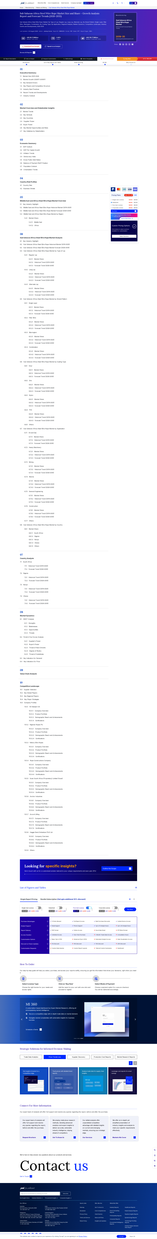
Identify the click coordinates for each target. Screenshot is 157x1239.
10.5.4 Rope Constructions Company (37, 760)
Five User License (117, 205)
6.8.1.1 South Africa (36, 533)
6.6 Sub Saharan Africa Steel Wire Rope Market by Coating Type (43, 362)
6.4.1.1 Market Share (36, 259)
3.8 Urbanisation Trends (29, 170)
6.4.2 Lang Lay (29, 270)
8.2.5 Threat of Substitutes (34, 654)
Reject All (132, 1236)
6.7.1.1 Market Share (36, 437)
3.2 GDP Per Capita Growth (30, 150)
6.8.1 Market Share (31, 529)
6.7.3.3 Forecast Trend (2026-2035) (41, 473)
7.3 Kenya (24, 585)
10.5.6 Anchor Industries (33, 796)
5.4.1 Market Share (31, 218)
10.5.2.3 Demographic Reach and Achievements (46, 735)
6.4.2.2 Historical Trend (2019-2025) (41, 277)
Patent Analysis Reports (131, 1210)
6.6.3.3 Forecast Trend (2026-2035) (41, 406)
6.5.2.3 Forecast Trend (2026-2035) (41, 328)
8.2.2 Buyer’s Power (31, 644)
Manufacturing (30, 7)
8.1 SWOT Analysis (27, 619)
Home (21, 7)
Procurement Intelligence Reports (116, 1223)
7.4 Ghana (24, 596)
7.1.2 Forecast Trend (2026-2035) (36, 569)
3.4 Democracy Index (28, 156)
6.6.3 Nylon (28, 395)
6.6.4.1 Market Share (36, 414)
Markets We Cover (119, 1137)
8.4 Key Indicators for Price (30, 661)
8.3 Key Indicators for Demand (31, 658)
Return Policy (83, 1221)
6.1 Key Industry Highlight (29, 241)
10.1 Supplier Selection (28, 689)
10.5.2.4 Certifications (36, 738)
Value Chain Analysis (28, 674)
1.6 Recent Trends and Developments (33, 92)
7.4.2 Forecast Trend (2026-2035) (36, 603)
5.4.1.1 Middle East (35, 222)
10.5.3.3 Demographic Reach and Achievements (46, 753)
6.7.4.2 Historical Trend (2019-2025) (41, 484)
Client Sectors (65, 3)
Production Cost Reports (102, 1057)
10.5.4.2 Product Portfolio (38, 768)
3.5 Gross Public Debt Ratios (30, 160)
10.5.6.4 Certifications (36, 810)
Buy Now (114, 211)
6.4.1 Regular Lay (30, 255)
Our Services (87, 1137)
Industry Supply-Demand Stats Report (131, 1226)
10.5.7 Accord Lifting (31, 814)
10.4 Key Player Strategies (29, 699)
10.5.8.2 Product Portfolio (38, 840)
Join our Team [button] (89, 3)
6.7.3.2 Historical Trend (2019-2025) (41, 469)
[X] (129, 44)
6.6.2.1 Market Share (36, 385)
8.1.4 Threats (29, 633)
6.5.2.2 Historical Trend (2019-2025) (41, 325)
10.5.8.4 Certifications (37, 846)
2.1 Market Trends (26, 111)
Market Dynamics (27, 616)
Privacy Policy (83, 1214)
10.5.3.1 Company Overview (39, 747)
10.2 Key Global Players (28, 693)
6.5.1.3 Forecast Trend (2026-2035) (41, 314)
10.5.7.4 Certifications (36, 828)
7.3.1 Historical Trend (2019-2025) (36, 589)
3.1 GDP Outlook (26, 147)
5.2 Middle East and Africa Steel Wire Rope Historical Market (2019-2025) (45, 207)
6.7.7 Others (29, 521)
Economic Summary (28, 143)
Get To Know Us (58, 1137)
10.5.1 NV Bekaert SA (32, 707)
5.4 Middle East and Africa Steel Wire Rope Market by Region (41, 214)
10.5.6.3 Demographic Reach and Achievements (46, 807)
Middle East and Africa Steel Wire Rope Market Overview (43, 201)
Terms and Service (85, 1217)
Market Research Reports (126, 1057)
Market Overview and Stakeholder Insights (37, 108)
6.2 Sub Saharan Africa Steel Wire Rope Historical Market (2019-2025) (45, 244)
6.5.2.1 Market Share (36, 322)
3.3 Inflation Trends (27, 153)
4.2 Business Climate (27, 188)
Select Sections (124, 236)
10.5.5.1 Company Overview (39, 782)
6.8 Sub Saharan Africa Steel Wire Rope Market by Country (41, 525)
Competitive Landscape (29, 686)
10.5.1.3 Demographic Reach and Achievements (45, 717)
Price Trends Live (55, 1057)
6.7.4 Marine (29, 477)
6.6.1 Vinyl (28, 366)
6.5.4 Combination (31, 347)
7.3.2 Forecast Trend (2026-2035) (36, 592)
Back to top (5, 1232)
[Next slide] (135, 1063)
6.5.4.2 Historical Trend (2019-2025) (41, 354)
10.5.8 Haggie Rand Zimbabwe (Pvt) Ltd (38, 832)
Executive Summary (28, 73)
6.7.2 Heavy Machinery (32, 447)
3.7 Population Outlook (28, 166)
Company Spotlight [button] (76, 3)
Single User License (118, 199)
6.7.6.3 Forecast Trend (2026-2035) (41, 517)
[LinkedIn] (123, 44)
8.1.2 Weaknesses (30, 626)
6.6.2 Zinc (28, 380)
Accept (121, 1236)
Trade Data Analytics (31, 1057)
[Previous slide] (131, 1063)
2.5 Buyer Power (26, 124)
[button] (113, 3)
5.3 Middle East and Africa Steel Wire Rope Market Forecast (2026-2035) (45, 211)
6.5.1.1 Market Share (36, 307)
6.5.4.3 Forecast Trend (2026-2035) (41, 358)
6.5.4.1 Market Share (36, 351)
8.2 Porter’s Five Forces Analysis (32, 637)
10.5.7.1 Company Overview (39, 818)
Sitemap (82, 1207)
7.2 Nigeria (24, 573)
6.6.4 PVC (28, 410)
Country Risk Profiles (28, 182)
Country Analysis (27, 558)
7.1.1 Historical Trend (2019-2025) (36, 566)
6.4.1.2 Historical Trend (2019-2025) (41, 262)
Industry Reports (114, 1207)
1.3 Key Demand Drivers (28, 83)
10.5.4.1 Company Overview (39, 765)
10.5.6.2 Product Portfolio (38, 804)
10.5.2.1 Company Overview (39, 729)
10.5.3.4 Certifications (36, 756)
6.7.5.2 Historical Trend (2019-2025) (41, 499)
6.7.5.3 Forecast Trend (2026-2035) (41, 502)
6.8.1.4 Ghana (34, 543)
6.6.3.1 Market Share (36, 399)
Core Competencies (53, 3)
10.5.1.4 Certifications (36, 720)
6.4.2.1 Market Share (36, 274)
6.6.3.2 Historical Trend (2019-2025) (41, 402)
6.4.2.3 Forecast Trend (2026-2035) (41, 280)
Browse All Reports (26, 52)
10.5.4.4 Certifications (37, 774)
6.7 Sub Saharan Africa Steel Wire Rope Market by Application (42, 429)
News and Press (99, 1217)
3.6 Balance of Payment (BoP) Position (34, 163)
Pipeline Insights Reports (131, 1214)
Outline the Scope (109, 869)
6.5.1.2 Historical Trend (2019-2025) (41, 310)
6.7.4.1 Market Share (36, 481)
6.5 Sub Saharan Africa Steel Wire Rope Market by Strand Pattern (43, 299)
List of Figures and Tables (33, 887)
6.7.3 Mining (28, 462)
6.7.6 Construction (31, 506)
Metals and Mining (41, 7)
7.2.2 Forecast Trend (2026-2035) (36, 580)
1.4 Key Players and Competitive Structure (35, 86)
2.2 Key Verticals (26, 115)
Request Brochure (29, 1137)
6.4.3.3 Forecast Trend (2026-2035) (41, 295)
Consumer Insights (65, 1198)
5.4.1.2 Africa (34, 225)
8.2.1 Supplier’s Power (32, 641)
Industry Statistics (37, 1198)
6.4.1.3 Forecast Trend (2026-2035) (41, 265)
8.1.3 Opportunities (31, 630)
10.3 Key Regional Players (29, 696)
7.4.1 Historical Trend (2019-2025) (36, 600)
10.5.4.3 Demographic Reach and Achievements (46, 771)
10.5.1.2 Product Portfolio (38, 714)
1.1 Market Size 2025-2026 (29, 76)
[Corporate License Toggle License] (115, 907)
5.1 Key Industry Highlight (29, 204)
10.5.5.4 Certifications (36, 792)
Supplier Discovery (78, 1057)
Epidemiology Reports (131, 1217)
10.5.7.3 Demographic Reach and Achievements (46, 825)
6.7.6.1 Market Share (36, 510)
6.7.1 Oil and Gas (30, 433)
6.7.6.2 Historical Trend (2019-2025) (41, 513)
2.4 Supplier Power (27, 121)
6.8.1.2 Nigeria (34, 536)
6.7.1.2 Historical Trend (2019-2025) (41, 440)
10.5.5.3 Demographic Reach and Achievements (46, 789)
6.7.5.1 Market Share (36, 495)
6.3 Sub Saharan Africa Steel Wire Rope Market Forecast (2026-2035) (45, 248)
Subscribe (65, 1193)
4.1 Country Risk (26, 185)
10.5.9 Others (29, 850)
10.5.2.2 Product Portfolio (38, 732)
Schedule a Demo (32, 1029)
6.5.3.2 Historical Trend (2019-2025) (41, 340)
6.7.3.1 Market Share (36, 466)
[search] (122, 3)
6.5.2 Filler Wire (30, 318)
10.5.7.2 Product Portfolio (38, 822)
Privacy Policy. (83, 1236)
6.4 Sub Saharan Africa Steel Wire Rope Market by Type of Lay (42, 251)
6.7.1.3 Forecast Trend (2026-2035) (41, 443)
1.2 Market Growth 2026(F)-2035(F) (33, 79)
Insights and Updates (100, 1221)
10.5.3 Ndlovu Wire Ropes (33, 742)
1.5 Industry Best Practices (29, 89)
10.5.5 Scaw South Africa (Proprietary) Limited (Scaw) (43, 778)
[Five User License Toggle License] (88, 907)
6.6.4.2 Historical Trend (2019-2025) (41, 417)
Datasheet (115, 202)
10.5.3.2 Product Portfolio (38, 750)
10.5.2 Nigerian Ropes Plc (33, 725)
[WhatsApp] (126, 44)
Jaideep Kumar (48, 31)
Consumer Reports (115, 1219)
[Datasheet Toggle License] (59, 907)
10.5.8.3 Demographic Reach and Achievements (46, 843)
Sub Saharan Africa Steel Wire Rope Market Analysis (41, 238)
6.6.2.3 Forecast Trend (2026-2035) (41, 391)
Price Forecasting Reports (114, 1211)
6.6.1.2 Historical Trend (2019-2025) (41, 373)
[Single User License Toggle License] (38, 907)
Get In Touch (24, 1176)
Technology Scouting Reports (130, 1221)
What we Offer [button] (42, 3)
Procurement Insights (51, 1198)
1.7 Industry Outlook (27, 96)
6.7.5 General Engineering (33, 491)
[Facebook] (120, 44)
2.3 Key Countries (26, 118)
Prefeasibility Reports (115, 1215)
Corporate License (117, 207)
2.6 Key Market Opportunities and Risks (34, 128)
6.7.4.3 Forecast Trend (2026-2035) (41, 487)
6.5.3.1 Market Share (36, 336)
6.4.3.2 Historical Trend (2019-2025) (41, 292)
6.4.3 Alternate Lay (31, 284)
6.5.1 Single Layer (30, 303)
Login (131, 3)
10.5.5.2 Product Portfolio (38, 786)
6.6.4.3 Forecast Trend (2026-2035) (41, 420)
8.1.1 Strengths (29, 623)
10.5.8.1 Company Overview (39, 836)
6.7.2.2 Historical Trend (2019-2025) (41, 455)
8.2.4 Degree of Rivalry (32, 651)
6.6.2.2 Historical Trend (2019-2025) (41, 388)
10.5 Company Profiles (28, 703)
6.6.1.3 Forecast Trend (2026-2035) (41, 376)
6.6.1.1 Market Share (36, 370)
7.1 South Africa (26, 562)
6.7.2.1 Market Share (36, 451)
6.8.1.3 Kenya (34, 539)
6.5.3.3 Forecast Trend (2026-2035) (41, 343)
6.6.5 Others (29, 424)
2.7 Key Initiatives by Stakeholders (32, 131)
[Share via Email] (132, 44)
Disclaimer (82, 1210)
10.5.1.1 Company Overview (38, 711)
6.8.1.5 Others (34, 546)
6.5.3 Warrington (30, 332)
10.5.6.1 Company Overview (39, 800)
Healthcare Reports (130, 1207)
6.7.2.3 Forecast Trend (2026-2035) (41, 458)
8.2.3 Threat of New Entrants (35, 648)
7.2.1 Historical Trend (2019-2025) (36, 577)
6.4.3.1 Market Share (36, 288)
